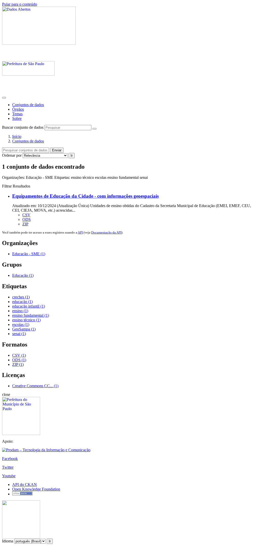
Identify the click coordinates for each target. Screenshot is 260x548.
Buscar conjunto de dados (22, 127)
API (80, 232)
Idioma (7, 541)
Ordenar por (12, 155)
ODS (26, 219)
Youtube (8, 476)
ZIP (25, 224)
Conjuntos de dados (28, 105)
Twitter (7, 467)
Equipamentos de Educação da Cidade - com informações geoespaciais (85, 196)
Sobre (17, 118)
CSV (26, 215)
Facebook (10, 458)
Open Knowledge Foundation (36, 489)
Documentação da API (106, 232)
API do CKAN (24, 484)
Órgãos (18, 109)
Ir (72, 155)
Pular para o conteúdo (19, 4)
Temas (17, 114)
